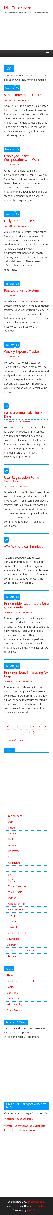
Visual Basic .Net (17, 886)
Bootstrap (14, 851)
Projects (9, 88)
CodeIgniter (14, 862)
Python (12, 897)
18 (26, 732)
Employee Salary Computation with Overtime (25, 158)
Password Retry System (21, 290)
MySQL (12, 880)
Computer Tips (16, 903)
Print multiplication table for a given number (26, 605)
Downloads (13, 938)
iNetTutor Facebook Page (18, 1118)
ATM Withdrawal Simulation (25, 546)
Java (10, 874)
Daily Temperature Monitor (24, 220)
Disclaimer (13, 992)
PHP (10, 839)
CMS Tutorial (15, 909)
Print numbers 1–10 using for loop (26, 674)
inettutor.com (23, 100)
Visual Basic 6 (16, 892)
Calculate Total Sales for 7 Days (23, 414)
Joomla (14, 921)
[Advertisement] (26, 34)
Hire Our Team (15, 998)
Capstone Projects (17, 933)
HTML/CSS (14, 868)
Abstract (11, 956)
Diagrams (12, 944)
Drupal (14, 915)
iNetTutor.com (17, 8)
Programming (14, 816)
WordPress (16, 927)
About (10, 975)
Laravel (12, 833)
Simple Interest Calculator (23, 94)
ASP (10, 821)
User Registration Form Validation (21, 479)
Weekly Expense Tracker (22, 351)
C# (17, 88)
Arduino (12, 845)
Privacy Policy (14, 1004)
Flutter (12, 827)
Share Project (14, 1010)
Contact (11, 986)
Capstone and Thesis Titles (22, 950)
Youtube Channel (14, 740)
